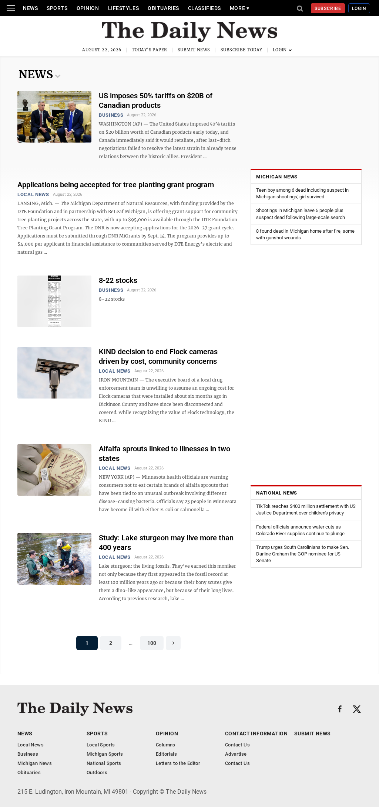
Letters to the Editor (178, 763)
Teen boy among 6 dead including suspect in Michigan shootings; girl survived (302, 193)
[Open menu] (11, 8)
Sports (57, 8)
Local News (33, 194)
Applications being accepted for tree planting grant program (115, 184)
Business (111, 115)
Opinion (88, 8)
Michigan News (277, 176)
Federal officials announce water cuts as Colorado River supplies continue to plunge (300, 530)
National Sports (104, 763)
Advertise (236, 754)
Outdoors (97, 772)
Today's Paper (149, 49)
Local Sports (101, 745)
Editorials (166, 754)
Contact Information (256, 733)
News (30, 8)
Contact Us (237, 745)
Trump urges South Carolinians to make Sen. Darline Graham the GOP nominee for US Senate (302, 553)
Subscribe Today (241, 49)
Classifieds (204, 8)
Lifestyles (123, 8)
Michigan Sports (105, 754)
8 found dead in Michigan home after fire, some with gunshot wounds (305, 234)
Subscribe (328, 8)
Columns (165, 745)
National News (276, 493)
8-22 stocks (118, 280)
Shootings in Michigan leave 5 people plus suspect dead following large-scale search (300, 214)
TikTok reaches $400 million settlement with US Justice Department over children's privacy (306, 509)
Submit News (194, 49)
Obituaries (163, 8)
